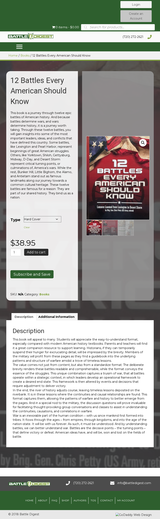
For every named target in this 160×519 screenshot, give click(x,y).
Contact (106, 500)
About (42, 500)
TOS (93, 500)
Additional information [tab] (56, 317)
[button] (136, 4)
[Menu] (19, 46)
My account (126, 500)
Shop (65, 500)
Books (25, 55)
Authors (80, 500)
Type (15, 220)
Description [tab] (24, 317)
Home (13, 55)
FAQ (54, 500)
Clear (27, 227)
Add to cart (36, 252)
